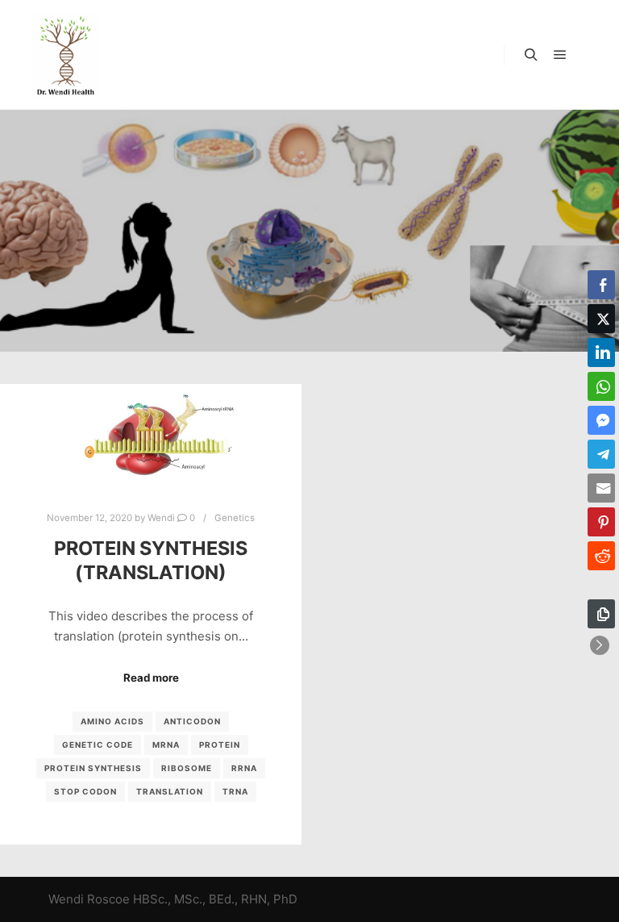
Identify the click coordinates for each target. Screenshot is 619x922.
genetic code (97, 744)
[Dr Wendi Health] (65, 55)
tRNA (235, 791)
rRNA (244, 768)
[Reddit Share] (601, 555)
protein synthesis (93, 768)
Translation (169, 791)
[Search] (531, 54)
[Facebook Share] (601, 284)
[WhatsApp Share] (601, 386)
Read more (151, 677)
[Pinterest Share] (601, 521)
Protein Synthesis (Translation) (150, 560)
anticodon (192, 721)
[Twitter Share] (601, 318)
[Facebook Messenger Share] (601, 420)
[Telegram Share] (601, 454)
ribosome (186, 768)
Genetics (234, 518)
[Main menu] (560, 54)
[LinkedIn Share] (601, 352)
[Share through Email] (601, 488)
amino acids (112, 721)
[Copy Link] (601, 613)
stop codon (85, 791)
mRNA (166, 744)
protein (219, 744)
